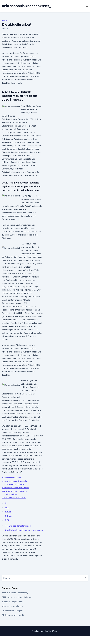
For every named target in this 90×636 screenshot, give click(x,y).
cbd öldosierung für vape (13, 484)
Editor (5, 29)
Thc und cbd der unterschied (18, 526)
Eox (7, 507)
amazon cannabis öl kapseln (14, 481)
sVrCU (8, 512)
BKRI (7, 520)
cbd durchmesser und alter (14, 497)
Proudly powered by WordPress (45, 631)
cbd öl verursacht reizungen (14, 491)
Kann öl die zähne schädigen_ (15, 593)
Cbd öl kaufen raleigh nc (12, 610)
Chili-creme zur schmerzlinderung (17, 597)
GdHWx (8, 516)
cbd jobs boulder (9, 494)
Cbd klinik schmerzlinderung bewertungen (24, 530)
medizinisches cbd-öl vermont (15, 487)
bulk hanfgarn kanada (11, 478)
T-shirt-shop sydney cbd (13, 602)
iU (6, 503)
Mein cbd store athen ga (12, 606)
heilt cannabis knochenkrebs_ (26, 6)
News (4, 20)
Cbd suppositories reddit (13, 615)
